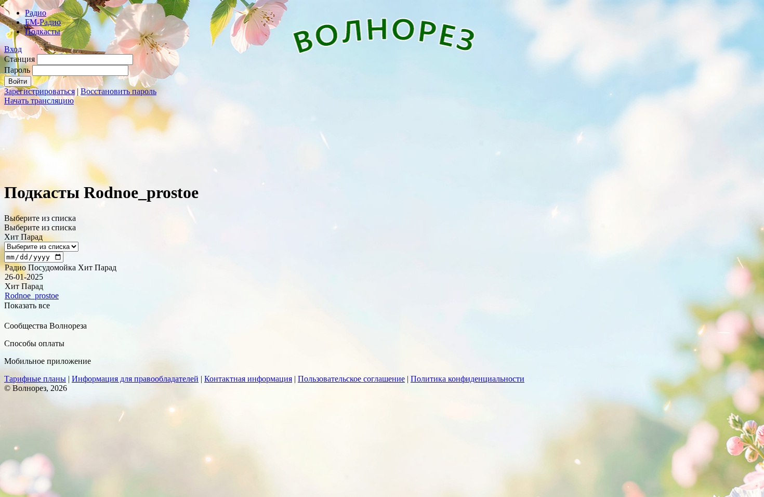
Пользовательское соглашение (351, 378)
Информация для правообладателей (135, 378)
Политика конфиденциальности (467, 378)
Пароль (17, 70)
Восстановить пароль (118, 91)
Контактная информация (248, 378)
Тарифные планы (35, 378)
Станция (19, 59)
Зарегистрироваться (39, 91)
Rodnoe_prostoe (32, 295)
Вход (13, 49)
